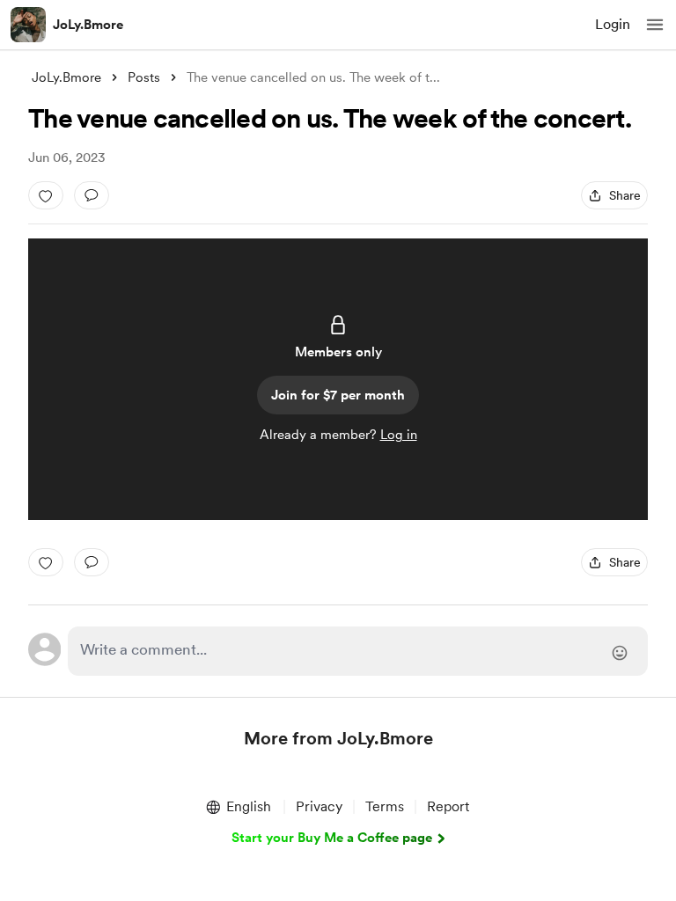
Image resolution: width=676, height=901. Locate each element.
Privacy (319, 806)
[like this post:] (45, 195)
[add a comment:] (91, 195)
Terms (384, 806)
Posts (144, 77)
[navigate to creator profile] (28, 24)
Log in (398, 435)
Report (448, 806)
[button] (654, 24)
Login (612, 24)
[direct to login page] (358, 651)
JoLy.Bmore (88, 25)
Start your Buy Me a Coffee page (331, 838)
